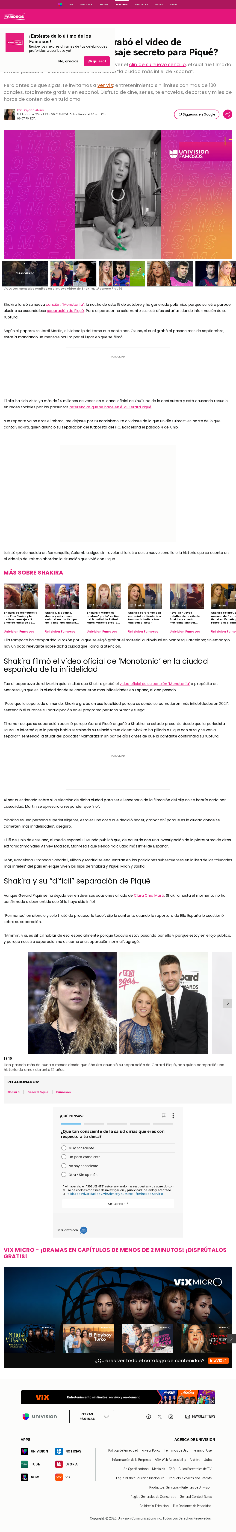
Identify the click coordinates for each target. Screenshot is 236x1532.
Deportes (141, 4)
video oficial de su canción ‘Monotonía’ (155, 683)
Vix (71, 4)
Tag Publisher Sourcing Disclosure (139, 1478)
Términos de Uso (176, 1450)
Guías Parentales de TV (195, 1469)
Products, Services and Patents (190, 1478)
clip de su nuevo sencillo (157, 64)
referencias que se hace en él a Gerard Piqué (110, 407)
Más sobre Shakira (33, 572)
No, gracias (68, 61)
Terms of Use (202, 1450)
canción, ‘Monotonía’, (65, 304)
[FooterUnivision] (40, 1417)
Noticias (86, 4)
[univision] (14, 16)
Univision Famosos (19, 631)
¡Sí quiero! (97, 61)
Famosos (122, 4)
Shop (173, 4)
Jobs (208, 1460)
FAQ (172, 1469)
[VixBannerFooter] (118, 1397)
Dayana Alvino (33, 110)
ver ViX (105, 85)
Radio (159, 4)
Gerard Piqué (37, 1092)
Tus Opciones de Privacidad (192, 1506)
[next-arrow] (227, 1003)
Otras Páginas (87, 1416)
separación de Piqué (65, 310)
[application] (118, 194)
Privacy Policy (151, 1450)
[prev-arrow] (4, 1003)
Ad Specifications (136, 1469)
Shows (104, 4)
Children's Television (154, 1506)
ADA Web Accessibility (170, 1460)
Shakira (95, 1064)
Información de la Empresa (131, 1460)
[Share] (227, 114)
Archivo (195, 1460)
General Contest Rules (196, 1496)
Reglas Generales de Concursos (153, 1496)
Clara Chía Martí (149, 895)
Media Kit (158, 1469)
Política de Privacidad (123, 1450)
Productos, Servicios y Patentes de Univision (180, 1487)
